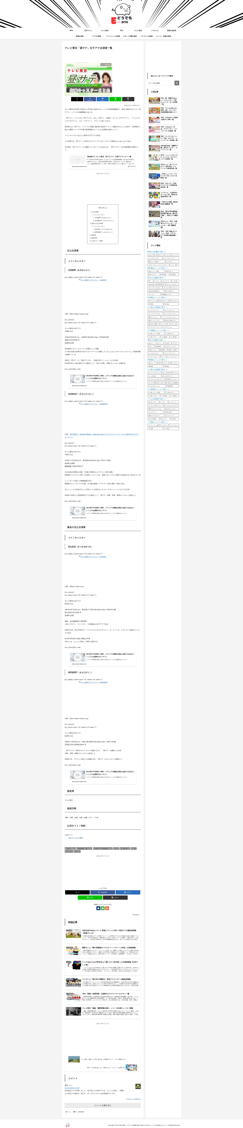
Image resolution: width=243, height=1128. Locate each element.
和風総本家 (170, 386)
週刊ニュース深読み (153, 261)
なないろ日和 (166, 372)
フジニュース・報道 (153, 425)
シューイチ (151, 294)
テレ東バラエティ (153, 395)
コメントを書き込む (102, 1105)
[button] (128, 99)
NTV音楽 (166, 304)
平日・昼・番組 (126, 848)
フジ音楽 (166, 428)
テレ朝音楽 (174, 337)
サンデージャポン (153, 356)
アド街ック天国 (163, 382)
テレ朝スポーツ (170, 333)
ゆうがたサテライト (168, 376)
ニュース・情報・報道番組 (85, 848)
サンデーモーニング (169, 353)
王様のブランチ (152, 350)
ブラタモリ (169, 261)
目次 (100, 207)
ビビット (159, 343)
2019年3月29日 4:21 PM (72, 1088)
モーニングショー (169, 310)
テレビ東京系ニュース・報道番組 (103, 848)
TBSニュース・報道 (153, 363)
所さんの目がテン (169, 291)
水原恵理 (77, 851)
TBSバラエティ (174, 363)
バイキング (151, 405)
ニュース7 (175, 255)
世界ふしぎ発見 (173, 350)
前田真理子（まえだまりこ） (104, 232)
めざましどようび (170, 409)
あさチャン (151, 343)
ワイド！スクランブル (154, 313)
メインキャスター (99, 215)
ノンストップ (172, 402)
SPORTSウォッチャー (172, 379)
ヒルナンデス (165, 281)
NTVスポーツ (164, 300)
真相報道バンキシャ (167, 294)
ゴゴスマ (175, 343)
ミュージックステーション (169, 317)
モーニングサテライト (154, 372)
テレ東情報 (164, 395)
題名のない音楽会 (153, 324)
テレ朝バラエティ (153, 337)
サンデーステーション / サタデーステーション (160, 327)
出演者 (117, 848)
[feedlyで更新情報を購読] (103, 908)
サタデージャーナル (171, 346)
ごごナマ (167, 255)
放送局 (93, 235)
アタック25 (174, 324)
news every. (151, 284)
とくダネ (163, 402)
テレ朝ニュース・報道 (154, 333)
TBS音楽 (166, 366)
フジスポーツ (164, 425)
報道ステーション (153, 317)
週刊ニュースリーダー (154, 320)
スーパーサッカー (172, 356)
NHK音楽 (173, 274)
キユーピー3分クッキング (170, 287)
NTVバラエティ (174, 300)
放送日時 (94, 238)
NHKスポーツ (169, 271)
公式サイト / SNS (97, 241)
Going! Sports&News (153, 291)
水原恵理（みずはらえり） (103, 217)
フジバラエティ (174, 425)
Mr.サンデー (164, 419)
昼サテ (134, 848)
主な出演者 (95, 212)
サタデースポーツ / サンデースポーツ (158, 265)
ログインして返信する (134, 1099)
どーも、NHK (174, 265)
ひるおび (167, 343)
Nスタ (150, 346)
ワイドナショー (170, 415)
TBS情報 (150, 366)
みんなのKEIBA (152, 419)
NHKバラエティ (152, 274)
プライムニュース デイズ (171, 405)
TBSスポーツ (164, 363)
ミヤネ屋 (175, 281)
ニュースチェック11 (169, 258)
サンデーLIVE (164, 324)
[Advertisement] (103, 55)
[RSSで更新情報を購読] (107, 908)
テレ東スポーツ (170, 392)
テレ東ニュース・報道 (154, 392)
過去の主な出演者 (97, 223)
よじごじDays (152, 376)
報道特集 (162, 350)
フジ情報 (150, 428)
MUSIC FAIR (168, 412)
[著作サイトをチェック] (98, 908)
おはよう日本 (151, 255)
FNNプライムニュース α (154, 409)
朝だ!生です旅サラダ (170, 320)
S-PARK (174, 419)
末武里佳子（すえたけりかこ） (105, 220)
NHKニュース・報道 (153, 271)
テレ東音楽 (174, 395)
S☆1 (162, 356)
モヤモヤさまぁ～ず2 (153, 386)
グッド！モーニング (153, 310)
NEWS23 (158, 346)
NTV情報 (150, 304)
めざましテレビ (152, 402)
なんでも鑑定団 (174, 382)
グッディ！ (159, 405)
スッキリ (157, 281)
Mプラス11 (175, 372)
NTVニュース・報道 (153, 300)
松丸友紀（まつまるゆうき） (104, 229)
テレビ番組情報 (71, 848)
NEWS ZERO (160, 284)
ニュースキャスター (153, 353)
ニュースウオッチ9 (153, 258)
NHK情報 (163, 274)
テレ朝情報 (164, 337)
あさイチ (160, 255)
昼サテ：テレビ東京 (76, 838)
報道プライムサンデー (154, 415)
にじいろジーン (152, 412)
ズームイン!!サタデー (172, 284)
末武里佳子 (69, 851)
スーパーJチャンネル (170, 313)
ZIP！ (149, 281)
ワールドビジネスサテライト (155, 379)
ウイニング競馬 (152, 382)
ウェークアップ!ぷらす (154, 287)
